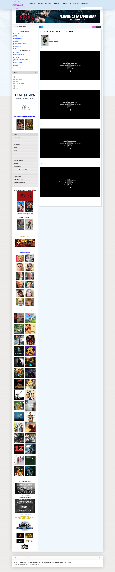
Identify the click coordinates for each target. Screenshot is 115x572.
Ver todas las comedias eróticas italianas (24, 231)
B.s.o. (17, 88)
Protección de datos (24, 564)
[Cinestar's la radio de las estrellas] (25, 96)
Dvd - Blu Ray (67, 3)
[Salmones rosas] (58, 16)
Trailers (39, 3)
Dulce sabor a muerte (18, 38)
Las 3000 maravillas (17, 62)
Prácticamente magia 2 (18, 54)
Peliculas (48, 3)
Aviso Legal (16, 564)
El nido (15, 61)
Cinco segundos (17, 46)
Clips (17, 81)
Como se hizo (19, 79)
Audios (17, 77)
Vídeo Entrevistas (20, 83)
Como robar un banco (18, 40)
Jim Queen (15, 48)
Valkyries (15, 44)
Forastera (15, 65)
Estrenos (30, 3)
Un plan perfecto (17, 56)
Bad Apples (16, 57)
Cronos (15, 35)
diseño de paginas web (65, 562)
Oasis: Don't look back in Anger (20, 59)
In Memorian (84, 3)
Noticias (75, 3)
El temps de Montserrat (18, 64)
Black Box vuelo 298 (18, 37)
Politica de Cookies (34, 564)
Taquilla (56, 3)
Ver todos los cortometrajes (24, 514)
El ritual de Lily (16, 52)
